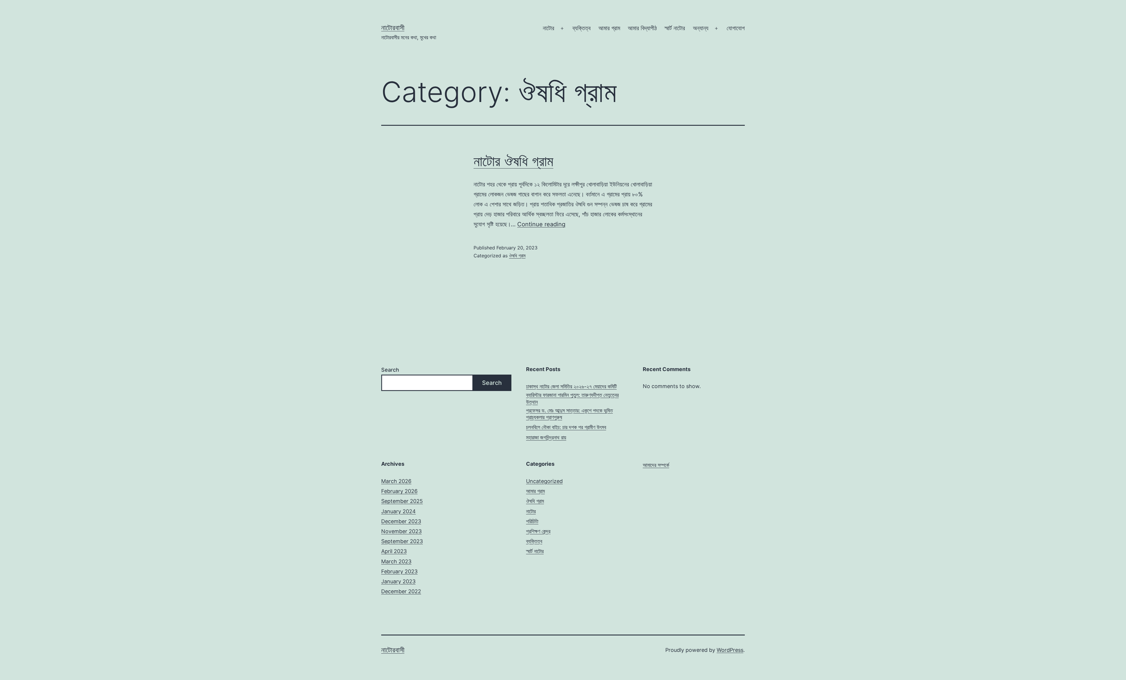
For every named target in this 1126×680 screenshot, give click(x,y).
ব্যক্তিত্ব (581, 28)
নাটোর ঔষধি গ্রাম (513, 161)
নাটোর (548, 28)
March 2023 (396, 561)
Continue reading (541, 224)
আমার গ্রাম (609, 28)
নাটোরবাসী (392, 27)
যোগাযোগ (736, 28)
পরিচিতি (532, 521)
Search (390, 370)
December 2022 (401, 591)
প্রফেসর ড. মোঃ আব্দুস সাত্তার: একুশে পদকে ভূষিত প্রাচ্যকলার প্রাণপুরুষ (569, 413)
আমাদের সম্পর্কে (656, 465)
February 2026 (399, 491)
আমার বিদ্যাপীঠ (642, 28)
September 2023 (402, 541)
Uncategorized (544, 481)
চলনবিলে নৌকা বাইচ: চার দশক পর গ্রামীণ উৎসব (566, 427)
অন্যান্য (700, 28)
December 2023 (401, 521)
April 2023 (394, 551)
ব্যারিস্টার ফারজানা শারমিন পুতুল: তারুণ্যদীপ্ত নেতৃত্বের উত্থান (572, 398)
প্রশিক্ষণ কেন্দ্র (538, 531)
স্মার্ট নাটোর (674, 28)
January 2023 (398, 581)
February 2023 (399, 571)
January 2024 (398, 511)
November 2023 (401, 531)
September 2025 (402, 501)
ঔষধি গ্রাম (517, 256)
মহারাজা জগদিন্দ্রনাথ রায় (546, 437)
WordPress (730, 650)
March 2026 (396, 481)
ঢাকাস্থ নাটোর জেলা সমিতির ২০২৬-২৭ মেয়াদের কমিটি (571, 386)
